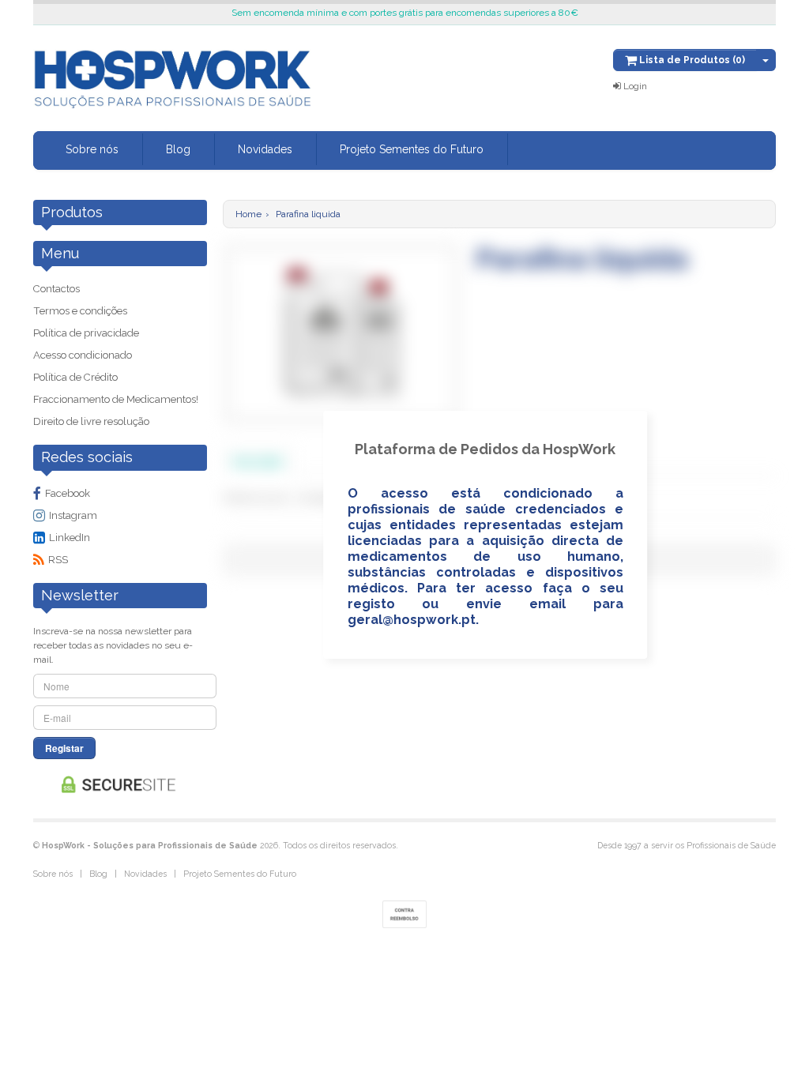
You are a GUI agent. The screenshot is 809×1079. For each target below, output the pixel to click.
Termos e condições (80, 311)
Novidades (265, 149)
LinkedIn (69, 537)
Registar (64, 748)
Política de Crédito (75, 377)
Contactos (56, 289)
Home (248, 214)
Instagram (73, 515)
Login (634, 86)
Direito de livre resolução (91, 421)
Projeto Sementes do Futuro (412, 149)
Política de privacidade (86, 333)
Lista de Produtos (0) (691, 60)
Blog (178, 149)
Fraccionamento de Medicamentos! (115, 399)
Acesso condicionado (82, 355)
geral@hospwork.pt (412, 619)
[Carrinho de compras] (766, 60)
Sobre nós (92, 149)
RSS (58, 560)
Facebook (67, 493)
